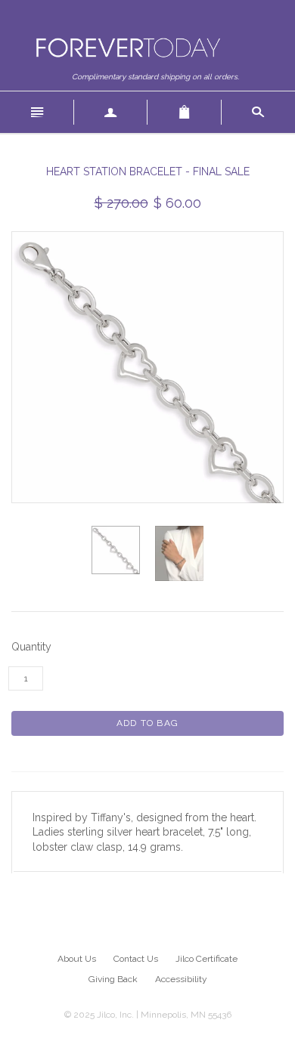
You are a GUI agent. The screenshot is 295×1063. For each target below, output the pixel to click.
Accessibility (181, 979)
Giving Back (113, 979)
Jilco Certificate (206, 958)
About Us (76, 958)
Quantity (31, 647)
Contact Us (135, 958)
